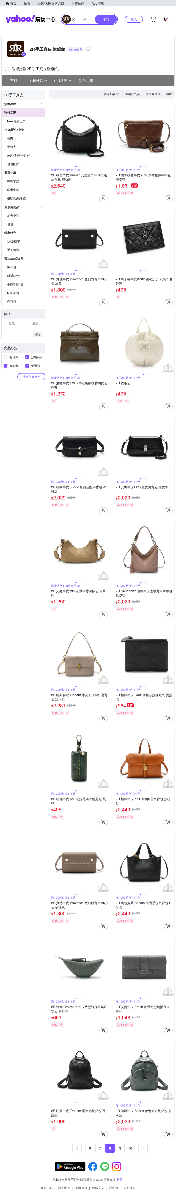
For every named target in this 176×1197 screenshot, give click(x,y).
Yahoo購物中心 (30, 19)
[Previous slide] (52, 134)
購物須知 (81, 1188)
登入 (133, 19)
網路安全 (98, 1188)
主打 (13, 80)
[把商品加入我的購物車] (103, 198)
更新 (119, 1179)
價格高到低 (153, 94)
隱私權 (113, 1188)
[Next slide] (107, 134)
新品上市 (86, 80)
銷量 (169, 94)
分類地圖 (129, 1188)
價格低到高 (132, 94)
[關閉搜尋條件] (73, 19)
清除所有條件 (31, 376)
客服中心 (46, 1188)
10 (130, 1148)
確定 (38, 334)
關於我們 (64, 1188)
